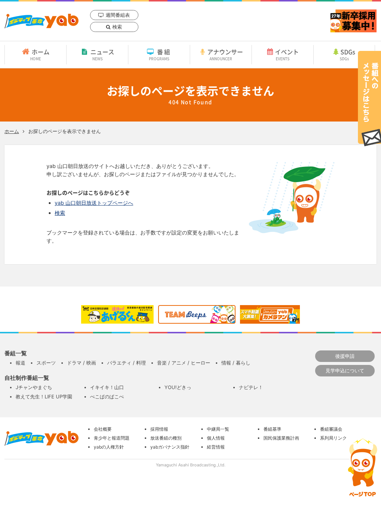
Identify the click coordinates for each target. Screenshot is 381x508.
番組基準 (272, 429)
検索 (117, 27)
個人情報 (216, 438)
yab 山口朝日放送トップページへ (94, 203)
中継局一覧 (218, 429)
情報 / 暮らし (235, 363)
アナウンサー (225, 54)
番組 (160, 54)
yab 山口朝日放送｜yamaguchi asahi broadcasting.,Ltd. (41, 21)
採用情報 (159, 429)
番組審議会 (331, 429)
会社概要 (103, 429)
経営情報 (216, 447)
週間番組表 (118, 15)
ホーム (39, 54)
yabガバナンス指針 (169, 447)
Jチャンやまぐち (34, 387)
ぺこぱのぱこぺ (107, 396)
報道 (20, 363)
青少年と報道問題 (111, 438)
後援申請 (345, 356)
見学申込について (345, 370)
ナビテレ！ (251, 387)
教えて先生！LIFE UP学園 (44, 396)
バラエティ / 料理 (126, 363)
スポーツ (46, 363)
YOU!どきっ (177, 387)
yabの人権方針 (109, 447)
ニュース (102, 54)
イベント (287, 54)
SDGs (348, 54)
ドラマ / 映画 (81, 363)
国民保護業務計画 (281, 438)
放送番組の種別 (166, 438)
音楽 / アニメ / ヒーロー (183, 363)
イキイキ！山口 (107, 387)
